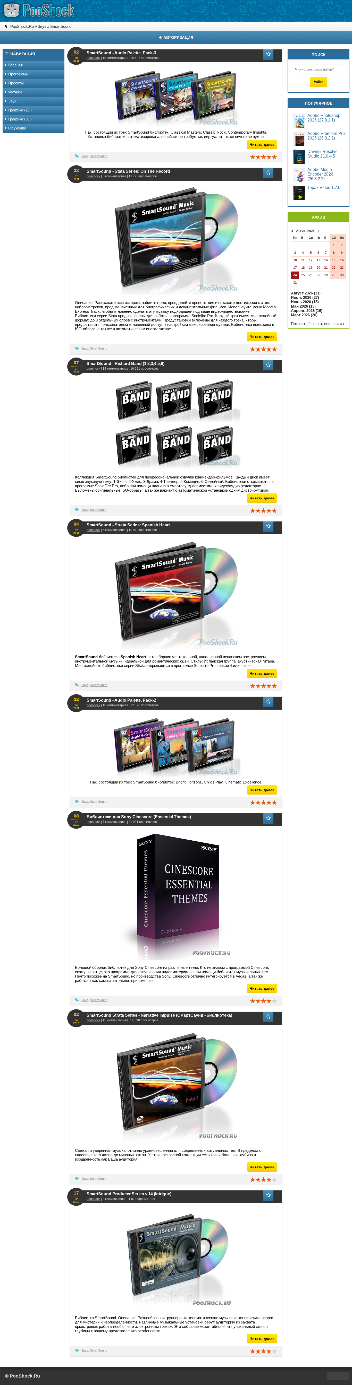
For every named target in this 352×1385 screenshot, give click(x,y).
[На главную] (38, 10)
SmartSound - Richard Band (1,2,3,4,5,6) (125, 363)
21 (326, 267)
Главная (15, 65)
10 (295, 260)
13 (318, 260)
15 (334, 260)
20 (318, 267)
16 (342, 260)
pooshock (93, 58)
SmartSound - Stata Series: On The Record (128, 171)
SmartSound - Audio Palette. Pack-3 (121, 53)
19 (311, 267)
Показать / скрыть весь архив (317, 323)
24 (295, 275)
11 (303, 260)
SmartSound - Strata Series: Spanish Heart (128, 525)
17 (295, 267)
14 (326, 260)
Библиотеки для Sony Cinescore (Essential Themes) (139, 817)
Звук (84, 156)
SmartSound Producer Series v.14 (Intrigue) (129, 1194)
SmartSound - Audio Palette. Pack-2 (121, 700)
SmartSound (98, 156)
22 (334, 267)
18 (303, 267)
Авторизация (177, 37)
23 (342, 267)
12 (311, 260)
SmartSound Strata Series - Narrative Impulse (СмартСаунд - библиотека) (159, 1015)
